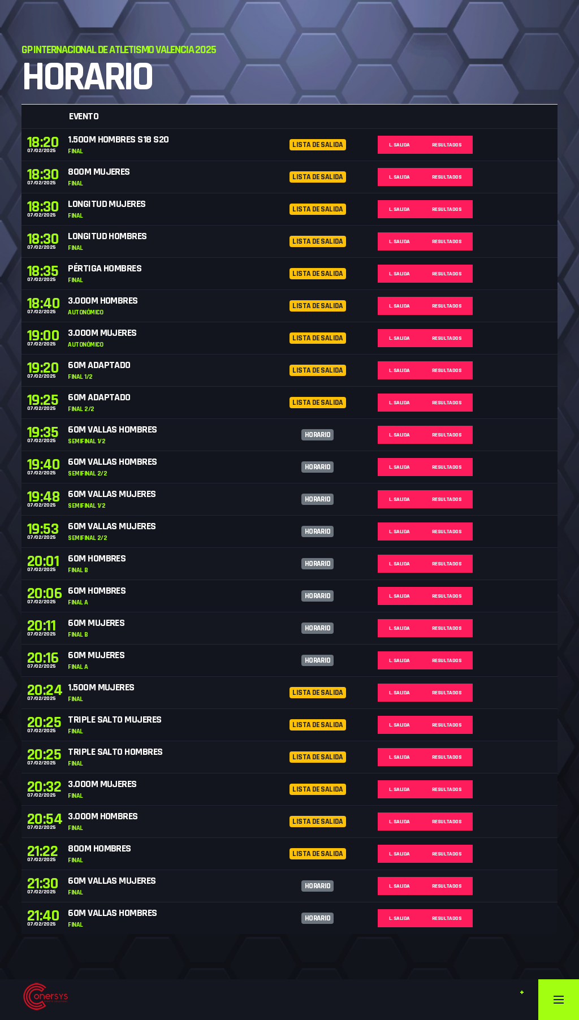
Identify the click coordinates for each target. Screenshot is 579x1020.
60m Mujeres (96, 622)
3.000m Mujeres (102, 332)
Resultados (447, 144)
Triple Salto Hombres (115, 751)
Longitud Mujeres (106, 203)
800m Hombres (99, 848)
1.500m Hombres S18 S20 (118, 139)
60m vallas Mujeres (111, 493)
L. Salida (399, 144)
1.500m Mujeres (101, 687)
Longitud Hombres (107, 236)
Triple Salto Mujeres (114, 719)
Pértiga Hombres (104, 268)
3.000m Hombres (102, 300)
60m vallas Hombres (112, 429)
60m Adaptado (99, 364)
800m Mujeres (99, 171)
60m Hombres (97, 558)
